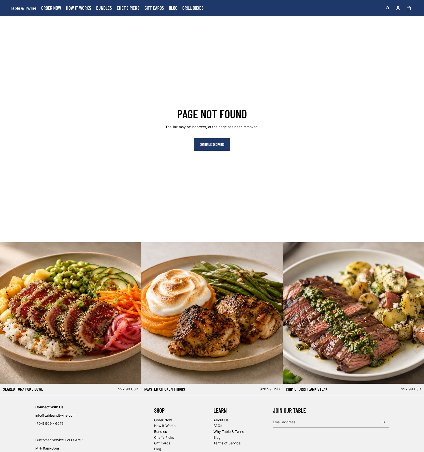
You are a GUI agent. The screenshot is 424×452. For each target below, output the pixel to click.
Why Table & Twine (228, 431)
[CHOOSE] (133, 376)
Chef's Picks (164, 437)
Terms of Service (226, 443)
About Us (220, 420)
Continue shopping (212, 144)
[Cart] (408, 8)
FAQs (217, 426)
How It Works (164, 426)
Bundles (160, 431)
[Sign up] (383, 422)
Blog (157, 449)
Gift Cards (162, 443)
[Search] (387, 8)
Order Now (163, 420)
